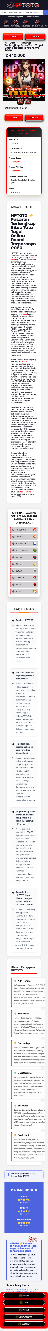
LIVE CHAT (25, 1323)
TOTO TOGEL (20, 1289)
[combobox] (21, 12)
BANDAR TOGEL (13, 1291)
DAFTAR (35, 36)
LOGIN (13, 36)
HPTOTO (24, 362)
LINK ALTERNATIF (25, 1316)
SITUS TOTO (32, 1289)
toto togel (23, 314)
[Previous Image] (5, 81)
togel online (25, 492)
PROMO (26, 1296)
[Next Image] (43, 81)
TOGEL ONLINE (29, 1291)
